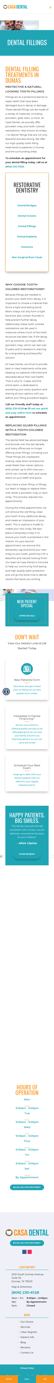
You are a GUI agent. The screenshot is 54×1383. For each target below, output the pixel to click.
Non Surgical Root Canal (27, 257)
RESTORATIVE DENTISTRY (27, 187)
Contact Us (26, 1352)
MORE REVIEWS (27, 854)
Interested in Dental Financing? (27, 717)
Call (27, 1379)
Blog (23, 1342)
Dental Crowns (27, 215)
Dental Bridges (27, 205)
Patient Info (27, 1337)
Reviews (25, 1347)
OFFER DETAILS (27, 616)
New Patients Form (27, 679)
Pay (45, 1379)
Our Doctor (27, 1321)
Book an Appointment (27, 1187)
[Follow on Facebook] (24, 1252)
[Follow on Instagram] (30, 1252)
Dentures (27, 247)
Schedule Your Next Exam (27, 767)
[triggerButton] (6, 691)
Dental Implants (27, 236)
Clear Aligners (28, 1332)
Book (9, 1379)
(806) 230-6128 (14, 166)
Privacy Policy (27, 1368)
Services (25, 1327)
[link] (27, 669)
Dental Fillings (27, 226)
